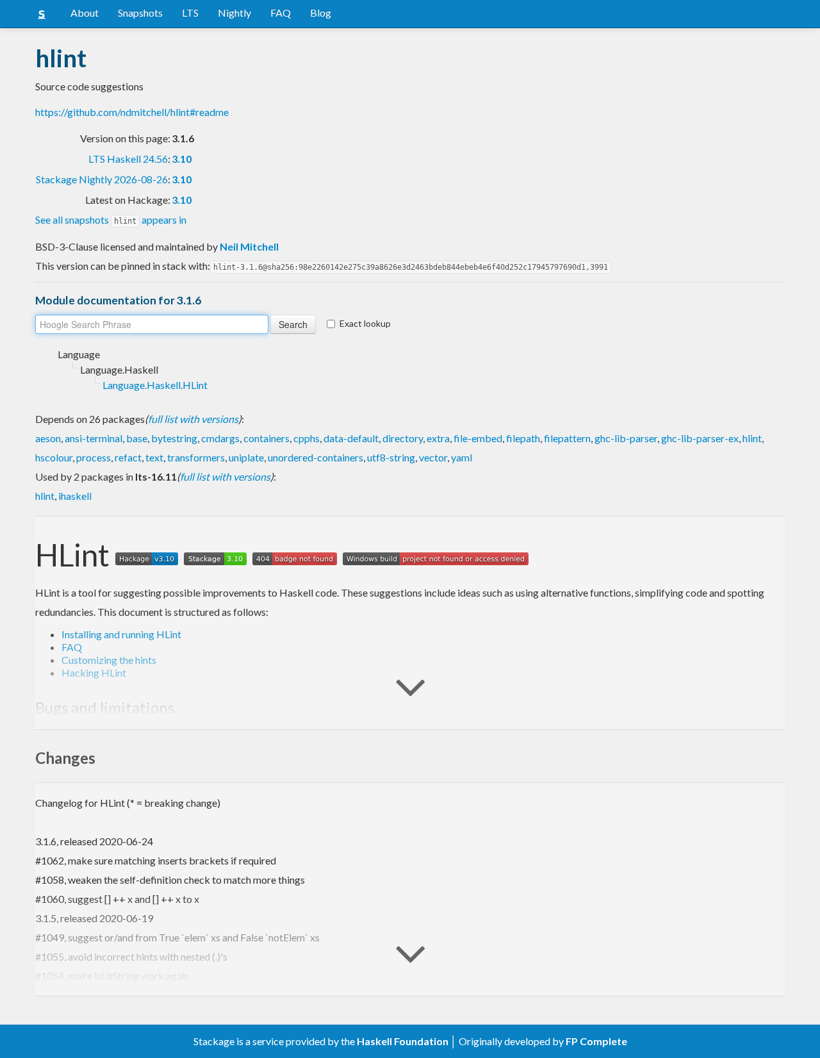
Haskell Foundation (402, 1041)
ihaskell (75, 496)
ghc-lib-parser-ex (700, 438)
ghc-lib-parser (625, 438)
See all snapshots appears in (110, 219)
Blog (320, 12)
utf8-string (391, 457)
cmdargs (220, 438)
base (136, 438)
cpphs (306, 438)
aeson (48, 438)
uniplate (246, 457)
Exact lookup (365, 323)
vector (433, 457)
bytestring (174, 438)
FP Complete (596, 1041)
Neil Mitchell (249, 246)
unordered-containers (315, 457)
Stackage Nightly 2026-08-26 (102, 179)
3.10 (182, 159)
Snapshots (140, 12)
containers (266, 438)
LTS (190, 12)
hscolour (53, 457)
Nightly (234, 12)
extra (438, 438)
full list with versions (193, 419)
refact (128, 457)
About (84, 12)
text (154, 457)
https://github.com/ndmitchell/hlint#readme (132, 112)
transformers (196, 457)
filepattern (567, 438)
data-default (351, 438)
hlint (752, 438)
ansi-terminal (93, 438)
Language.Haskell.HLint (155, 385)
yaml (461, 457)
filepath (523, 438)
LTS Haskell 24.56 (128, 159)
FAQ (280, 12)
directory (402, 438)
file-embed (478, 438)
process (93, 457)
